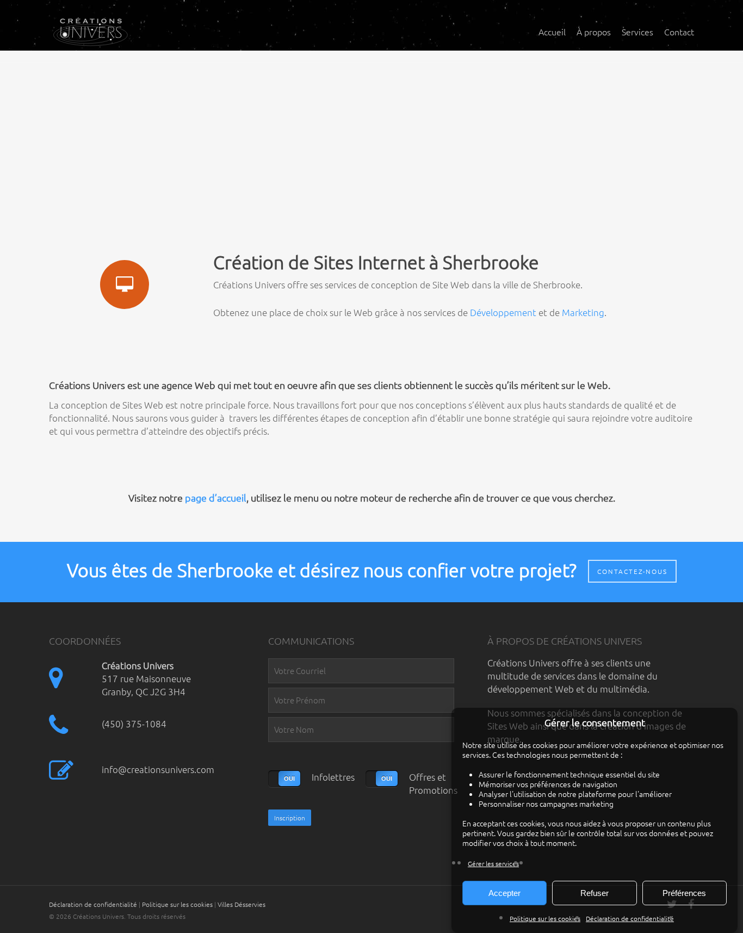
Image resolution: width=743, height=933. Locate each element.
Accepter (504, 893)
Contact (679, 32)
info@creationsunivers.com (158, 769)
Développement (503, 312)
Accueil (552, 32)
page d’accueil (215, 497)
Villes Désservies (241, 904)
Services (637, 32)
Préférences (684, 893)
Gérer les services (493, 863)
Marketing (583, 312)
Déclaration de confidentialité (630, 918)
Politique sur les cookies (545, 918)
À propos (594, 32)
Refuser (594, 893)
